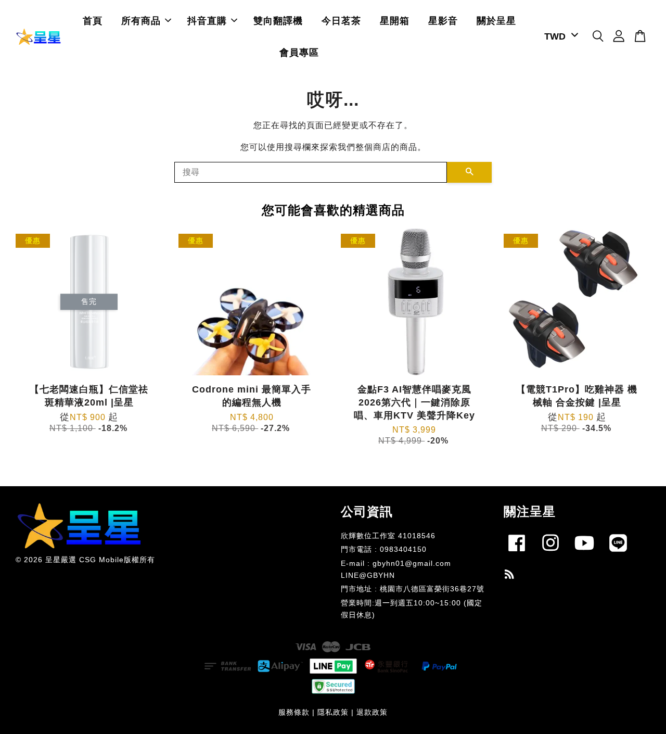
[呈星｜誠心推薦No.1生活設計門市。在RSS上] (510, 576)
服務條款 (294, 712)
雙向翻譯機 (278, 21)
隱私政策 (333, 712)
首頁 (93, 21)
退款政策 (372, 712)
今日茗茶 (341, 21)
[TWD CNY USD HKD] (559, 36)
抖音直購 (207, 21)
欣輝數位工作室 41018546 (388, 536)
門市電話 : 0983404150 (384, 549)
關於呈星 (496, 21)
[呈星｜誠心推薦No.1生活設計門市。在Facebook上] (517, 554)
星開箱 (394, 21)
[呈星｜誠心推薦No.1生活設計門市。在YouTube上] (584, 554)
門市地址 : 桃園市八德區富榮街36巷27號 (412, 589)
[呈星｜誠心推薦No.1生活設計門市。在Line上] (618, 554)
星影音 (443, 21)
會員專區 (299, 52)
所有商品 (141, 21)
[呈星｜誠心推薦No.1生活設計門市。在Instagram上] (550, 554)
